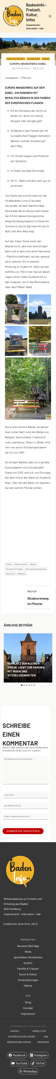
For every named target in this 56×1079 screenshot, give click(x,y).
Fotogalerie (33, 59)
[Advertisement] (28, 523)
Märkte (28, 985)
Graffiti (28, 963)
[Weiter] (47, 658)
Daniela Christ (23, 68)
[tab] (22, 685)
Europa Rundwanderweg (36, 569)
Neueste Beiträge (28, 946)
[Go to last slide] (8, 658)
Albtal (9, 564)
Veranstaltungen (28, 980)
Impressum (28, 1013)
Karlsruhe (10, 574)
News (28, 951)
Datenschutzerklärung (21, 1036)
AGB (46, 1036)
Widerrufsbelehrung (19, 1042)
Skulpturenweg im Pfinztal (38, 598)
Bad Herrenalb (21, 564)
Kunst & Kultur (28, 974)
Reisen (45, 59)
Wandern (21, 574)
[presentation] (28, 658)
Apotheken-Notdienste (28, 957)
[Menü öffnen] (50, 16)
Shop (28, 1002)
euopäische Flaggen (14, 569)
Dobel (33, 564)
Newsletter (39, 1031)
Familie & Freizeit (16, 59)
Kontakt (28, 1008)
